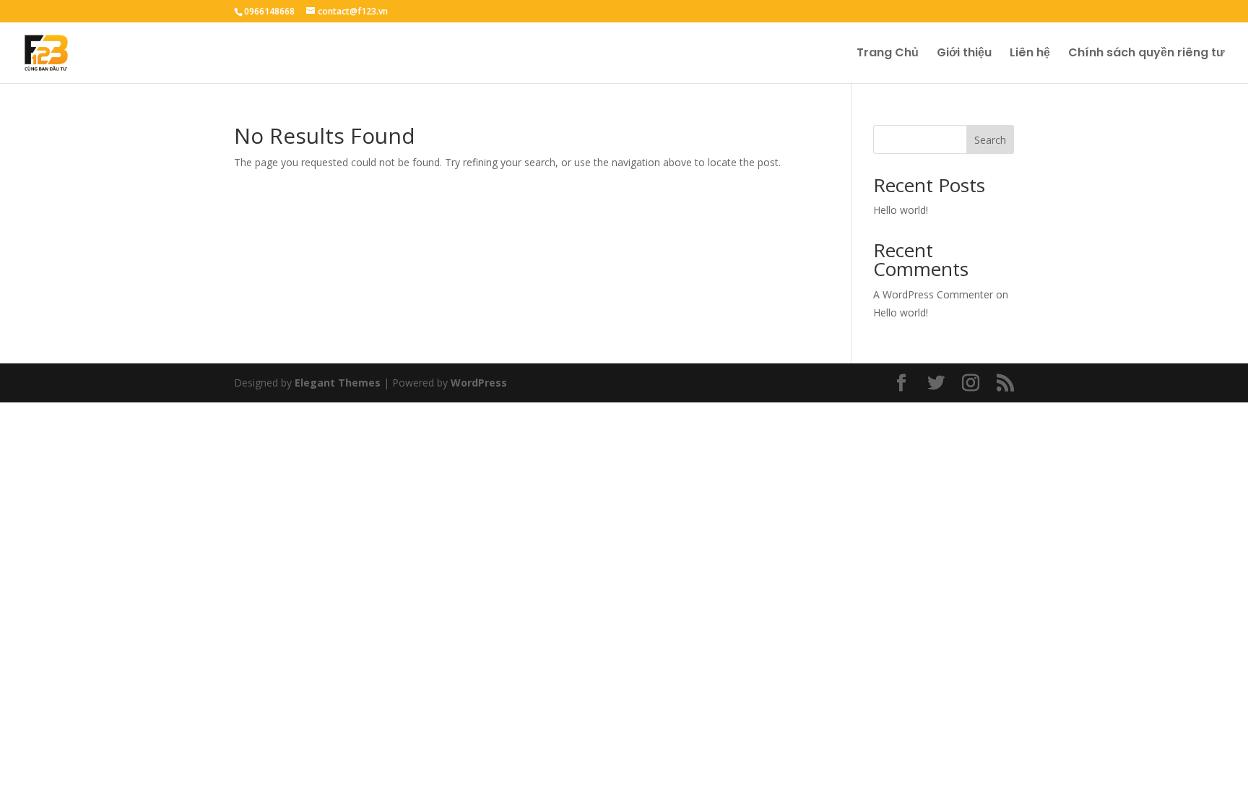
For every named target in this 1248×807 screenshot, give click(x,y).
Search (990, 140)
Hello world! (900, 210)
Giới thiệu (964, 54)
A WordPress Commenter (933, 294)
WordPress (479, 382)
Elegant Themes (338, 382)
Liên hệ (1030, 54)
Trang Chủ (888, 54)
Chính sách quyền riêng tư (1146, 54)
